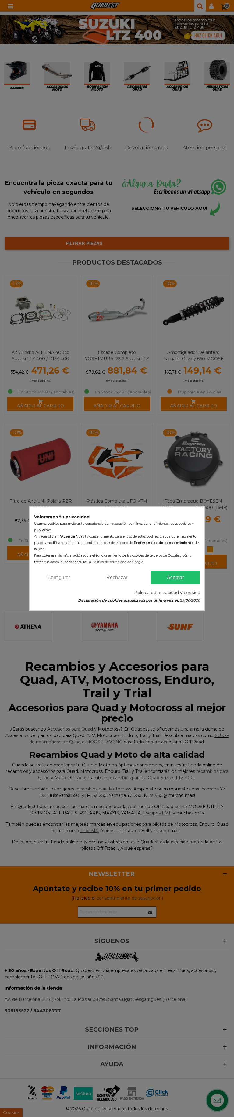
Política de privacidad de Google (117, 562)
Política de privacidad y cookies (167, 592)
